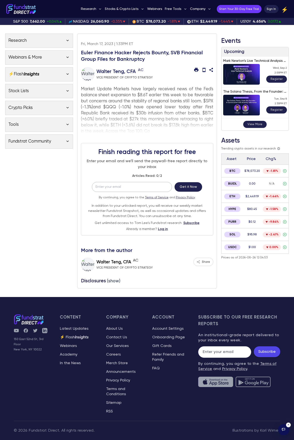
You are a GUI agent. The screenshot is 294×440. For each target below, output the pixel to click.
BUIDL (232, 183)
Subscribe (191, 223)
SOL (232, 234)
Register (277, 79)
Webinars (68, 346)
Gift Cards (162, 346)
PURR (232, 221)
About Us (114, 329)
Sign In (271, 9)
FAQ (156, 368)
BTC (232, 171)
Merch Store (117, 363)
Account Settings (168, 329)
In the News (70, 363)
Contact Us (116, 337)
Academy (68, 354)
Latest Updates (74, 329)
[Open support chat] (283, 429)
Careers (113, 354)
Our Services (117, 346)
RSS (109, 411)
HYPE (232, 209)
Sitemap (113, 403)
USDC (232, 247)
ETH (232, 196)
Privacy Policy (185, 197)
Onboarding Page (168, 337)
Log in (163, 229)
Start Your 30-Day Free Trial (239, 9)
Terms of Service (157, 197)
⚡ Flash (74, 337)
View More (255, 124)
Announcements (121, 372)
